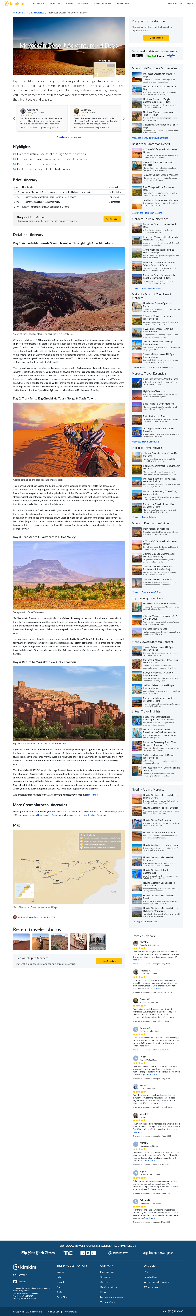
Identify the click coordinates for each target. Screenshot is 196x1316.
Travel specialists (102, 3)
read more (54, 123)
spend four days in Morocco (46, 815)
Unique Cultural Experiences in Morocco (158, 163)
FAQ (146, 1272)
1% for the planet (152, 1287)
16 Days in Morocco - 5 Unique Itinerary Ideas (158, 756)
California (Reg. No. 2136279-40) (25, 1293)
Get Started (112, 218)
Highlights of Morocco (154, 391)
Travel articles (150, 1277)
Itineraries (55, 3)
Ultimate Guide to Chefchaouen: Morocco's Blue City (159, 555)
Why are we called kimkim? (156, 1282)
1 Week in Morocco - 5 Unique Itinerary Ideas (158, 330)
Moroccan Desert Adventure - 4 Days (159, 75)
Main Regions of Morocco (156, 416)
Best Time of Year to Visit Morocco (160, 378)
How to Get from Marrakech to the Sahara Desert (160, 796)
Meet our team (107, 1272)
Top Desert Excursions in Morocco (160, 200)
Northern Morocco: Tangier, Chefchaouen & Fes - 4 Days (157, 100)
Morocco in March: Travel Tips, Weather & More (158, 505)
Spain (59, 1292)
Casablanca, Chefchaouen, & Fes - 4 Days (161, 126)
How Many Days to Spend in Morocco (157, 304)
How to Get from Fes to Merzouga (160, 845)
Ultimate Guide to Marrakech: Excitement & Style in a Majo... (158, 568)
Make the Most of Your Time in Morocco (152, 367)
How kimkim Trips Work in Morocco (160, 603)
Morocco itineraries (104, 811)
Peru (59, 1287)
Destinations (37, 3)
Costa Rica (62, 1297)
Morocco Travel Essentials (145, 441)
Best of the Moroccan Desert (147, 212)
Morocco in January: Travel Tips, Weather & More (159, 480)
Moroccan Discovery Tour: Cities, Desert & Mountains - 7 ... (160, 743)
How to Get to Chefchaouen (157, 820)
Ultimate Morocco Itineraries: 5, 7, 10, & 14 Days (160, 617)
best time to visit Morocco (92, 815)
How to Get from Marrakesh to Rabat (158, 897)
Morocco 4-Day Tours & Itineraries (150, 137)
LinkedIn (22, 1281)
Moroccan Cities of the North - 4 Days (159, 88)
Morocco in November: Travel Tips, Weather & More (160, 661)
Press (103, 1292)
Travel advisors (107, 1302)
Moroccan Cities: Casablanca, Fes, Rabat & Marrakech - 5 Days (160, 276)
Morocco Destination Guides (146, 592)
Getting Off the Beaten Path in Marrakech (158, 430)
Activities (83, 3)
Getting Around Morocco (145, 921)
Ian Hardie (92, 794)
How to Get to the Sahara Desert (160, 832)
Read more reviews (68, 137)
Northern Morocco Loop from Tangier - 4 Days (158, 113)
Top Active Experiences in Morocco (160, 174)
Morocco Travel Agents (155, 628)
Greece (60, 1272)
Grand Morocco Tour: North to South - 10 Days (158, 251)
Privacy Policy (70, 1311)
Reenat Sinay (32, 917)
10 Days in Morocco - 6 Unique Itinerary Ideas (158, 343)
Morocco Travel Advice (144, 517)
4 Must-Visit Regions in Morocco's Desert (160, 150)
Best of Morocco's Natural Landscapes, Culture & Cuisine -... (159, 718)
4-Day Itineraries (35, 12)
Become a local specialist (112, 1297)
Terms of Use (52, 1311)
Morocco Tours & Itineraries (146, 288)
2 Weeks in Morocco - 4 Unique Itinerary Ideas (158, 355)
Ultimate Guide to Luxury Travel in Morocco (160, 454)
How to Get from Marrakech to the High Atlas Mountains (160, 909)
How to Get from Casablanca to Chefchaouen (159, 884)
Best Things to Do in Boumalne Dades (158, 188)
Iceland (60, 1282)
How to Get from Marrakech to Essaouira (158, 858)
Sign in (190, 3)
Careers (104, 1282)
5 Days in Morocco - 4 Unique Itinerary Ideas (158, 317)
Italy (59, 1277)
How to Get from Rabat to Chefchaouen (156, 871)
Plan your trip (175, 3)
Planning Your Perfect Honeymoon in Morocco (161, 467)
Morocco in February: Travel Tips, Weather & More (160, 492)
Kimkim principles (108, 1287)
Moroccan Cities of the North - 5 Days (159, 225)
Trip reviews (123, 3)
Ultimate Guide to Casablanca (157, 579)
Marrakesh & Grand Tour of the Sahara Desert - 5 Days (159, 263)
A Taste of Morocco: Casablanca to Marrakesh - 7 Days (161, 238)
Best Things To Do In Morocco (158, 403)
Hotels (69, 3)
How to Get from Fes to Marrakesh (160, 807)
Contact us (105, 1277)
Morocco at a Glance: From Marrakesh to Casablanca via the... (160, 731)
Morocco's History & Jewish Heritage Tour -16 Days (161, 769)
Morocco (18, 12)
